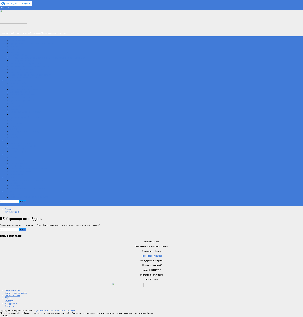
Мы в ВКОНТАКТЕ (15, 114)
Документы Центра (16, 148)
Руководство (14, 52)
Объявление (4, 204)
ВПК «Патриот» (15, 126)
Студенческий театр (17, 106)
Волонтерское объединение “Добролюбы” (25, 111)
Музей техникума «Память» (19, 97)
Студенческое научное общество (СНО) (24, 117)
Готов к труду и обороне (18, 162)
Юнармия (12, 120)
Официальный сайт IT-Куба (19, 143)
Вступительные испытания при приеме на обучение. (29, 180)
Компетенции (14, 185)
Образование (14, 49)
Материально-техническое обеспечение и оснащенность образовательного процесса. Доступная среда (48, 57)
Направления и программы (19, 151)
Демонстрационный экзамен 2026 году (24, 131)
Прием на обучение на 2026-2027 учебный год (27, 188)
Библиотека (13, 157)
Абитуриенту (9, 177)
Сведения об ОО (11, 37)
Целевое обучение (16, 182)
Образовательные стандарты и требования (25, 77)
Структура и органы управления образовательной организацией (33, 43)
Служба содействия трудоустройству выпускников (28, 168)
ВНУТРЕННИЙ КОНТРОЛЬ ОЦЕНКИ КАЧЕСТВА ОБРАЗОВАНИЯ (31, 197)
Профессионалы (11, 128)
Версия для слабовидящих (18, 3)
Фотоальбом (14, 137)
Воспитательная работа (13, 80)
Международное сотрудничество (21, 71)
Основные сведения (17, 40)
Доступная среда (15, 123)
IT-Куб (7, 140)
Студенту (8, 154)
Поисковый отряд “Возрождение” (22, 94)
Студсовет (13, 103)
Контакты (8, 191)
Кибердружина (14, 108)
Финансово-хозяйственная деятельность (25, 63)
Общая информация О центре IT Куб (23, 145)
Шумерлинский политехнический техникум (54, 310)
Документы (13, 46)
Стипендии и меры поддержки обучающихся (26, 69)
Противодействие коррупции (20, 171)
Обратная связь (15, 194)
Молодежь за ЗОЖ (16, 165)
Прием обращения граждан (151, 255)
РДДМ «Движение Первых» (19, 91)
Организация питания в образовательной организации (30, 74)
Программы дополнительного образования (25, 89)
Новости (12, 134)
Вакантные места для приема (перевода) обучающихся (30, 66)
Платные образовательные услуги (22, 60)
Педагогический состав (18, 54)
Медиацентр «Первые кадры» (20, 86)
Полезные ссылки (16, 174)
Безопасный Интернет (17, 160)
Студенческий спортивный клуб (21, 100)
